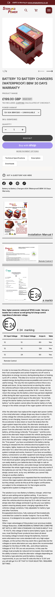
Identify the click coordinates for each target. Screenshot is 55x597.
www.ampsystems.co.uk (38, 3)
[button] (26, 10)
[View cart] (36, 10)
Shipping (20, 103)
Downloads (9, 164)
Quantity (6, 124)
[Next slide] (50, 71)
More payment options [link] (27, 151)
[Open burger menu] (49, 10)
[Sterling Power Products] (10, 10)
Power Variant (9, 107)
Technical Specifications (15, 158)
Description (35, 158)
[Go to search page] (26, 10)
